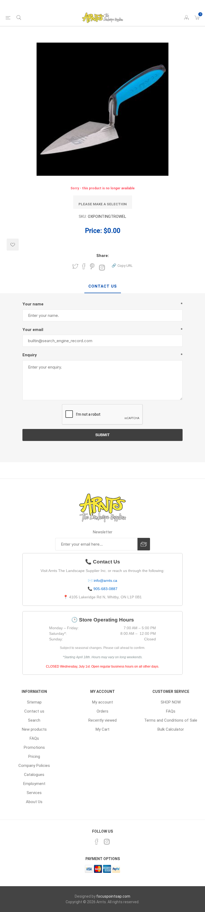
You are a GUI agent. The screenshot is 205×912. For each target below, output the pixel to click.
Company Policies (34, 765)
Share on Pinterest (92, 266)
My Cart (102, 729)
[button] (122, 265)
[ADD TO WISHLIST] (13, 245)
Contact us (34, 711)
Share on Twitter (75, 266)
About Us (34, 801)
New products (34, 729)
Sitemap (34, 702)
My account (102, 702)
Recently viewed (102, 720)
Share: (102, 255)
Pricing (34, 756)
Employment (34, 783)
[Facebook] (96, 841)
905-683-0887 (105, 589)
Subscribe (143, 544)
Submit (102, 435)
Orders (102, 711)
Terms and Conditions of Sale (170, 720)
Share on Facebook (84, 266)
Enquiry (29, 355)
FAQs (34, 738)
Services (34, 792)
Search (34, 720)
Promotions (34, 747)
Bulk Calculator (170, 729)
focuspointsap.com (113, 896)
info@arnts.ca (105, 580)
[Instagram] (106, 841)
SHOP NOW (171, 702)
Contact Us (102, 286)
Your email (32, 329)
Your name (33, 304)
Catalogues (34, 774)
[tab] (102, 286)
